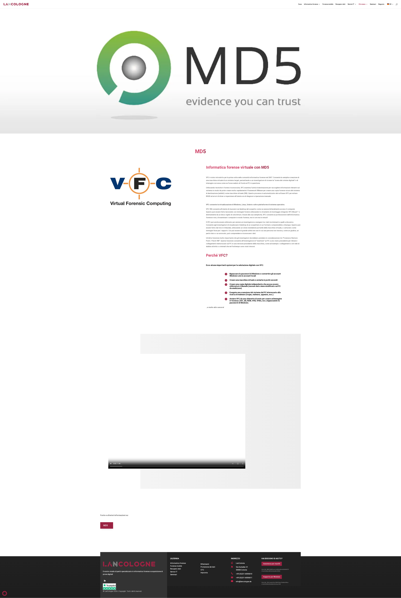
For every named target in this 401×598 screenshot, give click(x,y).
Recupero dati (340, 4)
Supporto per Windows (271, 577)
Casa (300, 4)
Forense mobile (327, 4)
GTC (202, 570)
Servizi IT (351, 4)
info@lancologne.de (243, 582)
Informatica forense (311, 4)
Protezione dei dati (208, 567)
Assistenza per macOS (271, 564)
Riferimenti (205, 564)
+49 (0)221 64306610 (244, 574)
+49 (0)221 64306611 (244, 578)
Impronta (204, 573)
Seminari (373, 4)
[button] (4, 593)
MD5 (105, 525)
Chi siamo (362, 4)
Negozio (381, 4)
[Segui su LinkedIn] (105, 581)
